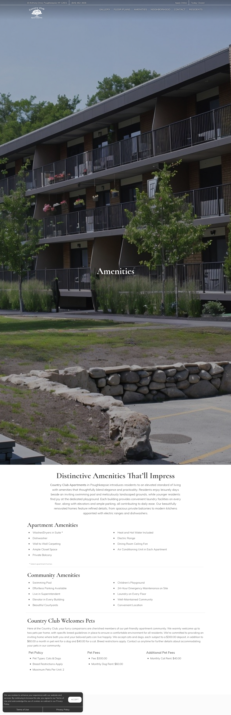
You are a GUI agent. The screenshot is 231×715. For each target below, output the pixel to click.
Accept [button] (75, 699)
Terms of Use (22, 709)
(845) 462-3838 (78, 3)
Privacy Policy (62, 709)
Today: (197, 3)
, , (47, 3)
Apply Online (181, 3)
